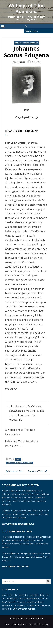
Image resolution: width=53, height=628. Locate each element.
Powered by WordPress (15, 624)
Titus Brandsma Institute (24, 608)
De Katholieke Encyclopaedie (20, 463)
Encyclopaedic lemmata (27, 43)
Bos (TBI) (36, 62)
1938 (18, 459)
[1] (6, 135)
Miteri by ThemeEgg (39, 624)
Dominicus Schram (16, 471)
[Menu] (3, 26)
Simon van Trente (36, 471)
